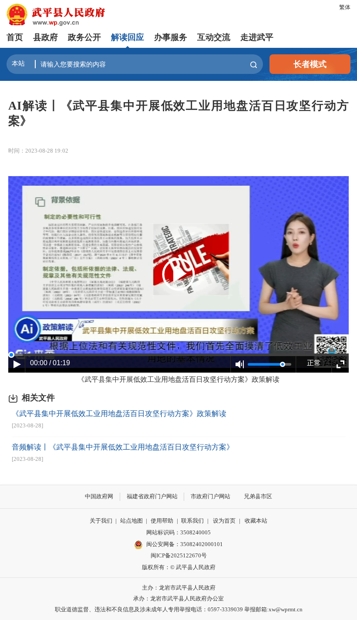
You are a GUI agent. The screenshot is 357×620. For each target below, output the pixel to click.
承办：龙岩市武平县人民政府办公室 (178, 598)
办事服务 (170, 37)
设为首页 (224, 520)
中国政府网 (99, 496)
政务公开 (84, 37)
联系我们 (192, 520)
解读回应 (127, 37)
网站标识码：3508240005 (178, 532)
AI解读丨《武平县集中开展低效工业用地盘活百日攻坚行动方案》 (178, 113)
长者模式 (310, 64)
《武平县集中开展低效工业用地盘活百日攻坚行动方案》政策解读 (178, 379)
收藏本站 (256, 520)
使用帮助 (162, 520)
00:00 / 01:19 (50, 363)
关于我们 (101, 520)
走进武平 (256, 37)
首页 (15, 37)
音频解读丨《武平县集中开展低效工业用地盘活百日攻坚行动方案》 (123, 447)
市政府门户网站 (210, 496)
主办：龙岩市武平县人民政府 (179, 587)
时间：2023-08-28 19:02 (38, 150)
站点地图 (131, 520)
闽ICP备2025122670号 (179, 555)
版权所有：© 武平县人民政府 (179, 567)
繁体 (344, 7)
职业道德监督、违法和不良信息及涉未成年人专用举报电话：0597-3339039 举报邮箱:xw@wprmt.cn (179, 609)
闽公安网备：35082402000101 (184, 544)
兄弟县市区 (258, 496)
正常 (314, 363)
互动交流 (213, 37)
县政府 (45, 37)
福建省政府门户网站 (152, 496)
